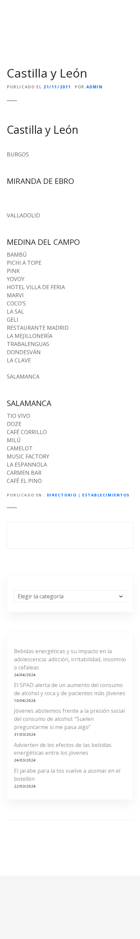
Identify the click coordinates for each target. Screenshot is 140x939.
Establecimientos (106, 494)
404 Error (70, 535)
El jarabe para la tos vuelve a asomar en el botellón (67, 775)
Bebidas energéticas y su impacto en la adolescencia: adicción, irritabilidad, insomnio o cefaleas (70, 659)
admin (94, 86)
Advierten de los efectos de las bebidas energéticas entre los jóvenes (62, 749)
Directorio (62, 494)
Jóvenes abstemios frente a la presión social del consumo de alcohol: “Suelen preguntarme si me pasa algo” (69, 719)
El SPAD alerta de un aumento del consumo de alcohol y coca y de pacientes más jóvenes (69, 689)
